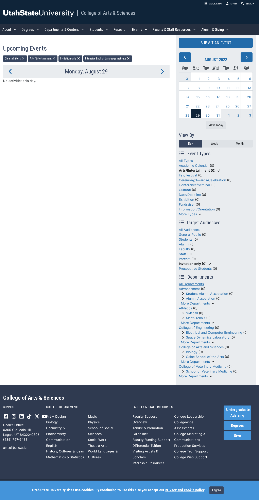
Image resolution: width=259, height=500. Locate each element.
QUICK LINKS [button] (215, 3)
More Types (188, 214)
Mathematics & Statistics (65, 457)
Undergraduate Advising (238, 413)
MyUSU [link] (234, 3)
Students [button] (96, 29)
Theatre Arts (97, 446)
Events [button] (137, 29)
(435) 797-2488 (15, 439)
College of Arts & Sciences (108, 13)
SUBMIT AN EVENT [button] (216, 42)
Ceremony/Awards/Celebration (202, 180)
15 (198, 97)
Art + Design (56, 416)
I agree (216, 490)
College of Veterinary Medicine (202, 366)
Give (237, 435)
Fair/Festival (188, 175)
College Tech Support (191, 451)
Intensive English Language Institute (106, 58)
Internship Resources (148, 463)
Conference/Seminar (194, 185)
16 (208, 97)
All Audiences (189, 230)
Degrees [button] (28, 29)
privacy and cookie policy (184, 490)
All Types (186, 161)
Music (92, 416)
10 (218, 88)
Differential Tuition (147, 446)
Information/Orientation (197, 209)
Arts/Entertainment (41, 58)
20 (249, 97)
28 (187, 115)
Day (190, 143)
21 (187, 106)
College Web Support (190, 457)
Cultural (185, 190)
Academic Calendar (194, 165)
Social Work (97, 440)
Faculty (184, 249)
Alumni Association (200, 298)
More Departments (195, 303)
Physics (94, 422)
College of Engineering (196, 328)
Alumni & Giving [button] (212, 29)
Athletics (185, 308)
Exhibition (186, 199)
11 (228, 88)
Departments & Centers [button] (62, 29)
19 (237, 97)
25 (228, 106)
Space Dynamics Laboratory (207, 337)
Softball (192, 313)
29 (198, 115)
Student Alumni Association (207, 294)
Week (214, 143)
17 (218, 97)
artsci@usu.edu (15, 448)
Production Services (189, 446)
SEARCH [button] (250, 3)
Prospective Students (195, 268)
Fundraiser (187, 204)
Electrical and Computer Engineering (214, 332)
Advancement (189, 289)
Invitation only (68, 58)
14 (187, 97)
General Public (190, 234)
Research (120, 29)
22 (198, 106)
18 (228, 97)
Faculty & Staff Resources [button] (172, 29)
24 (218, 106)
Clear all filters (13, 58)
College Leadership (189, 416)
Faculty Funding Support (151, 440)
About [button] (6, 29)
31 (187, 79)
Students (185, 239)
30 (208, 115)
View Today (215, 125)
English (51, 446)
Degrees (237, 425)
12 (237, 88)
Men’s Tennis (195, 318)
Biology (191, 352)
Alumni (184, 244)
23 (208, 106)
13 (249, 88)
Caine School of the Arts (205, 357)
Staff (182, 254)
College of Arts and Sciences (201, 347)
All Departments (191, 284)
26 (237, 106)
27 (249, 106)
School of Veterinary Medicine (209, 371)
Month (240, 143)
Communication (58, 440)
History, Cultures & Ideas (65, 451)
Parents (184, 259)
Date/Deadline (190, 195)
